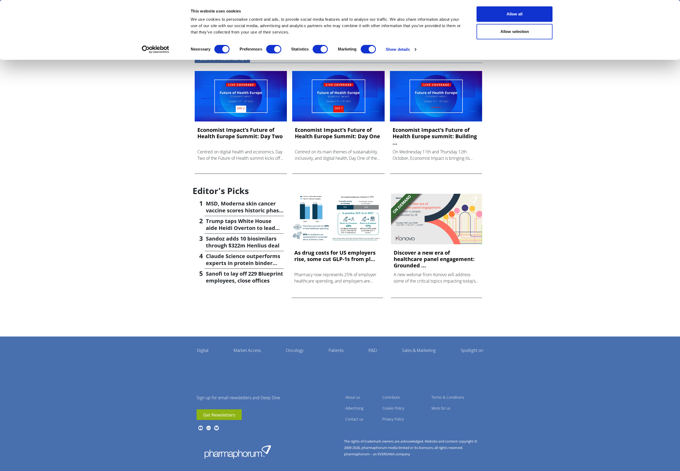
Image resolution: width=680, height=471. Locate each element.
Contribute (391, 397)
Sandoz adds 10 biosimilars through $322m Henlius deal (242, 242)
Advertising (354, 408)
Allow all (514, 14)
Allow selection (514, 31)
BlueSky (216, 428)
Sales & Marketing (419, 350)
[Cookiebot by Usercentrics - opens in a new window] (155, 49)
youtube (200, 428)
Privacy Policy (393, 419)
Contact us (354, 419)
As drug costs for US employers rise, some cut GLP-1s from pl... (335, 256)
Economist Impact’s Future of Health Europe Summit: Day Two (240, 133)
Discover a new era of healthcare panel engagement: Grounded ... (434, 259)
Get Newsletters (219, 415)
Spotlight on (472, 350)
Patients (336, 350)
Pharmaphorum (238, 451)
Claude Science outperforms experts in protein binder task (243, 263)
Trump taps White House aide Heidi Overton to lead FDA (240, 227)
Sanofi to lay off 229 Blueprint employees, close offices (244, 277)
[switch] (273, 49)
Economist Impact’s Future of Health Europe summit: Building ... (435, 136)
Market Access (247, 350)
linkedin (208, 428)
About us (352, 397)
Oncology (294, 350)
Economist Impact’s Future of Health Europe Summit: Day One (337, 133)
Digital (203, 350)
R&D (372, 350)
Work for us (440, 408)
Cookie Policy (393, 408)
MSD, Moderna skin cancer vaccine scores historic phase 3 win (244, 210)
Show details (398, 49)
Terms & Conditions (447, 397)
